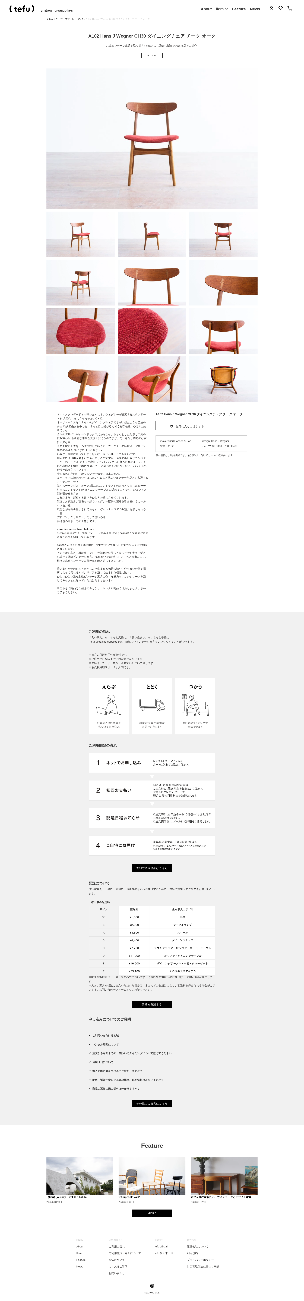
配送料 (192, 455)
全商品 (49, 19)
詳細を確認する (152, 1004)
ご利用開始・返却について (125, 1253)
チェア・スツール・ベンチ (70, 19)
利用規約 (192, 1253)
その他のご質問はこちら (152, 1103)
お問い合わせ (117, 1273)
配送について (117, 1259)
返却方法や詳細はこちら (152, 868)
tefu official (161, 1246)
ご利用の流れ (117, 1246)
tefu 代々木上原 (164, 1253)
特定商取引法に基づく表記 (203, 1266)
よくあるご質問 (118, 1266)
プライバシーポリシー (200, 1259)
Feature (81, 1259)
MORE (152, 1213)
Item (79, 1253)
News (79, 1266)
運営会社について (197, 1246)
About (79, 1246)
